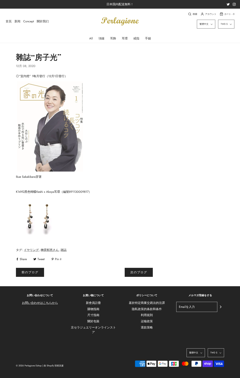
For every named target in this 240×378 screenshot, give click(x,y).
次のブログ (138, 272)
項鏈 (101, 38)
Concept (28, 21)
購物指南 (93, 309)
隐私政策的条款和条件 (147, 309)
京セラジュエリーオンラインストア (93, 329)
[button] (206, 24)
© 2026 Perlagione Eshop (29, 365)
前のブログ (30, 272)
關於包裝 (93, 321)
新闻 (17, 21)
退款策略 (147, 327)
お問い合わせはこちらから (40, 303)
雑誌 (64, 250)
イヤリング (31, 250)
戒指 (136, 38)
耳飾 (113, 38)
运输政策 (147, 321)
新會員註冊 (93, 303)
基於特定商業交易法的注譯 (147, 303)
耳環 (125, 38)
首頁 (9, 21)
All (91, 38)
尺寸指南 (93, 315)
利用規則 (147, 315)
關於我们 (43, 21)
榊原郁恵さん (50, 250)
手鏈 (148, 38)
